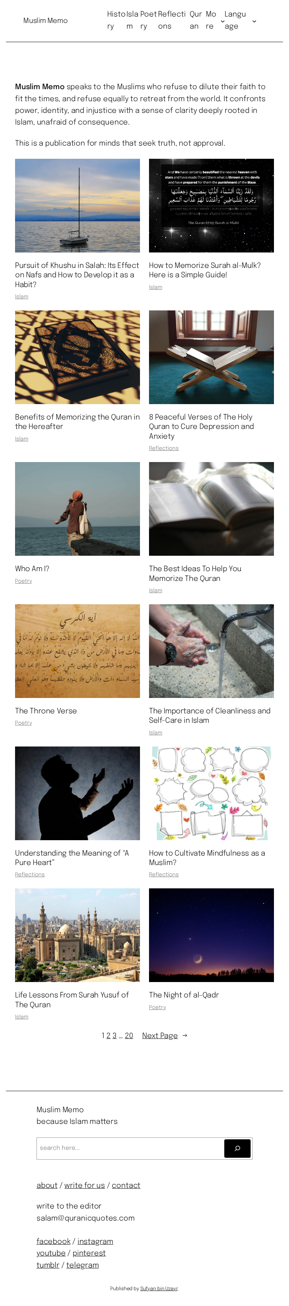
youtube (51, 1253)
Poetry (23, 581)
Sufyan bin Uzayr (159, 1288)
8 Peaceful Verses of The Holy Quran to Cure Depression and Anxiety (201, 427)
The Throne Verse (46, 711)
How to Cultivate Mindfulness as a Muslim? (207, 858)
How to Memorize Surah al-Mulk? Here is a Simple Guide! (205, 270)
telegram (82, 1266)
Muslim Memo (45, 20)
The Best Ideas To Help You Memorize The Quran (195, 574)
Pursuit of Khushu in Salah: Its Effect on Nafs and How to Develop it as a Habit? (77, 275)
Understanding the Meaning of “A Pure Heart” (72, 858)
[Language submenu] (254, 21)
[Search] (237, 1148)
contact (126, 1186)
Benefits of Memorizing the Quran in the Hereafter (77, 422)
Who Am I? (32, 569)
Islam (21, 297)
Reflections (164, 448)
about (47, 1186)
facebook (53, 1242)
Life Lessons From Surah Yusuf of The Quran (72, 1000)
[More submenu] (223, 21)
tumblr (48, 1266)
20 (129, 1036)
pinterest (89, 1253)
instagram (95, 1242)
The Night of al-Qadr (184, 995)
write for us (84, 1186)
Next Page (164, 1036)
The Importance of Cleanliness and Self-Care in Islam (210, 716)
